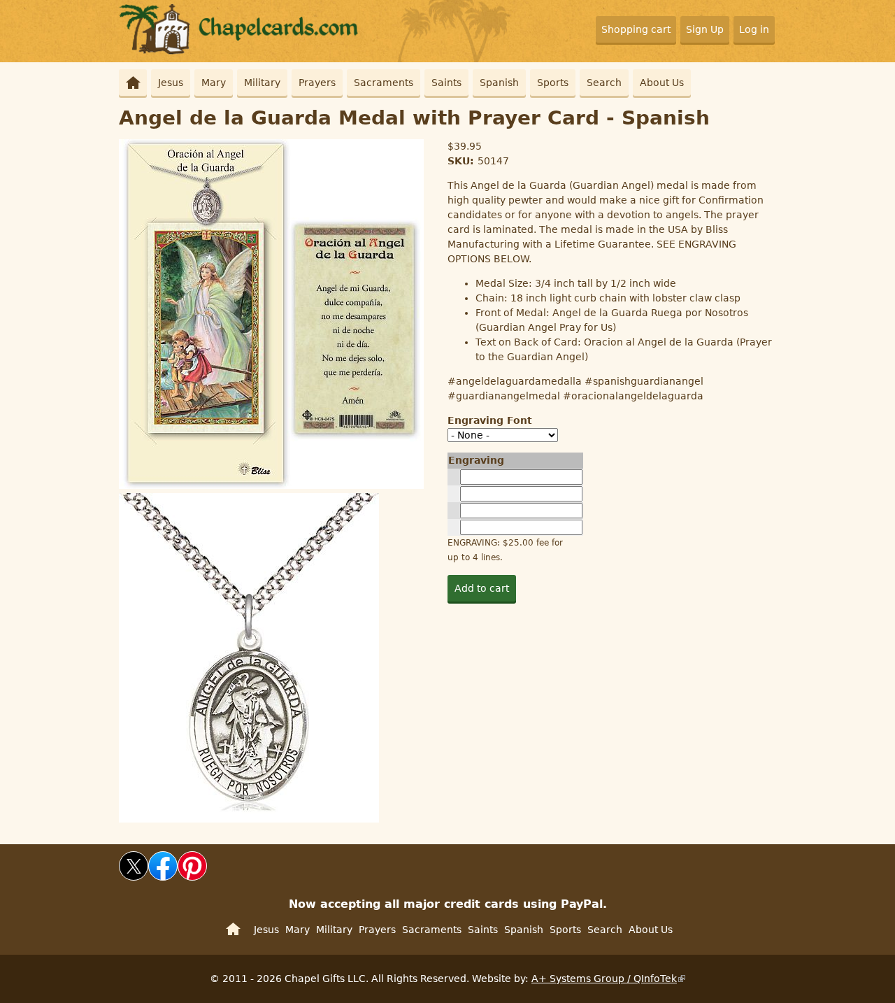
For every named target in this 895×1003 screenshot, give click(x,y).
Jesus (170, 82)
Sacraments (383, 82)
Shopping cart (636, 29)
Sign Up (705, 29)
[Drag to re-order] (453, 477)
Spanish (499, 82)
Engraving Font (490, 420)
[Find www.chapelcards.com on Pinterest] (192, 877)
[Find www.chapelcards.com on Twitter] (133, 877)
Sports (552, 82)
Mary (213, 82)
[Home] (239, 51)
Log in (754, 29)
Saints (446, 82)
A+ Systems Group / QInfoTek (604, 978)
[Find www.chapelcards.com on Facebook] (163, 877)
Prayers (317, 82)
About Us (662, 82)
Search (604, 82)
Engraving (476, 460)
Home (133, 82)
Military (262, 82)
